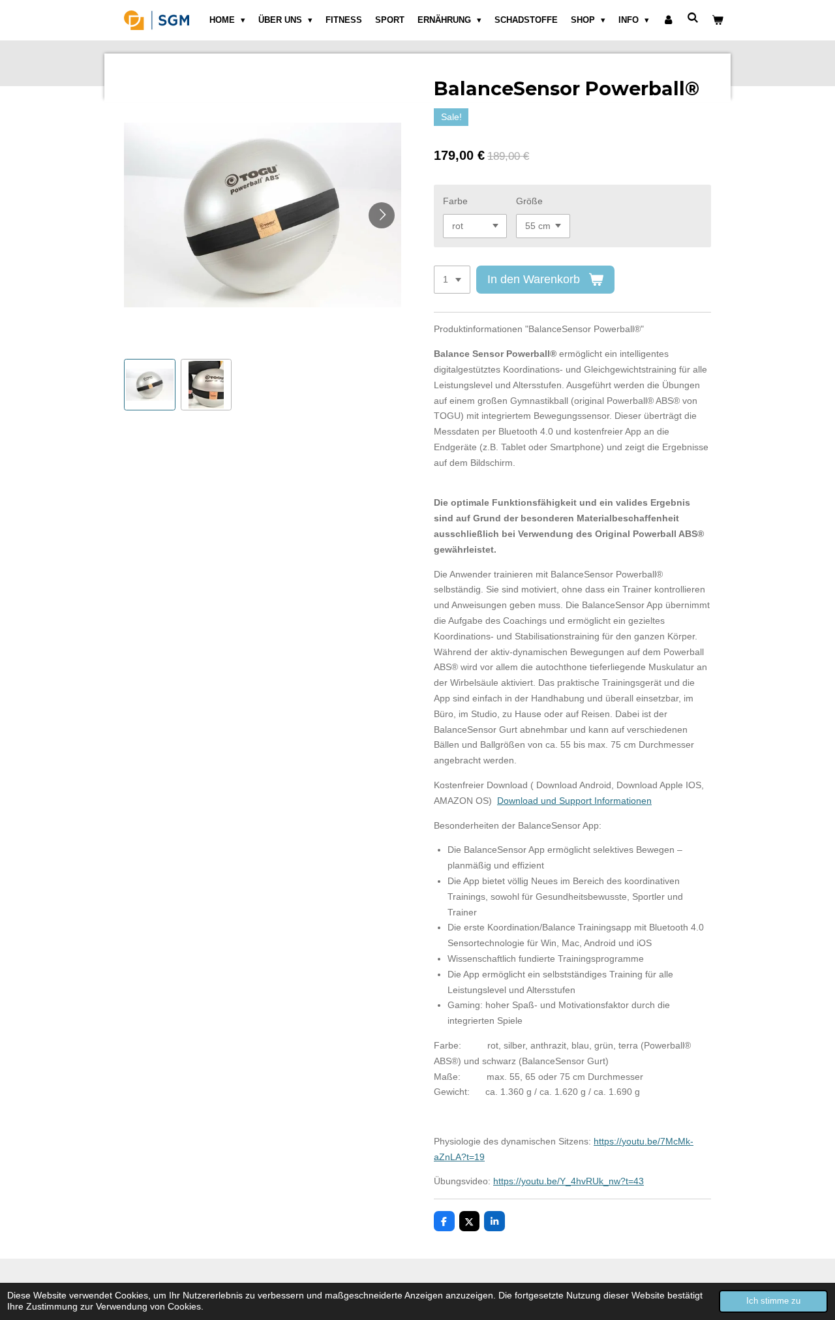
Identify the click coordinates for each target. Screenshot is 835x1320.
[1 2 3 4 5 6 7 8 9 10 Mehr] (452, 280)
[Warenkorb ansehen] (718, 20)
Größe (529, 201)
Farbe (455, 201)
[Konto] (668, 20)
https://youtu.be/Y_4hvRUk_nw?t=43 (568, 1181)
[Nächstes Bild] (382, 215)
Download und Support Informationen (574, 800)
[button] (149, 384)
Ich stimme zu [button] (773, 1301)
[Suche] (693, 18)
